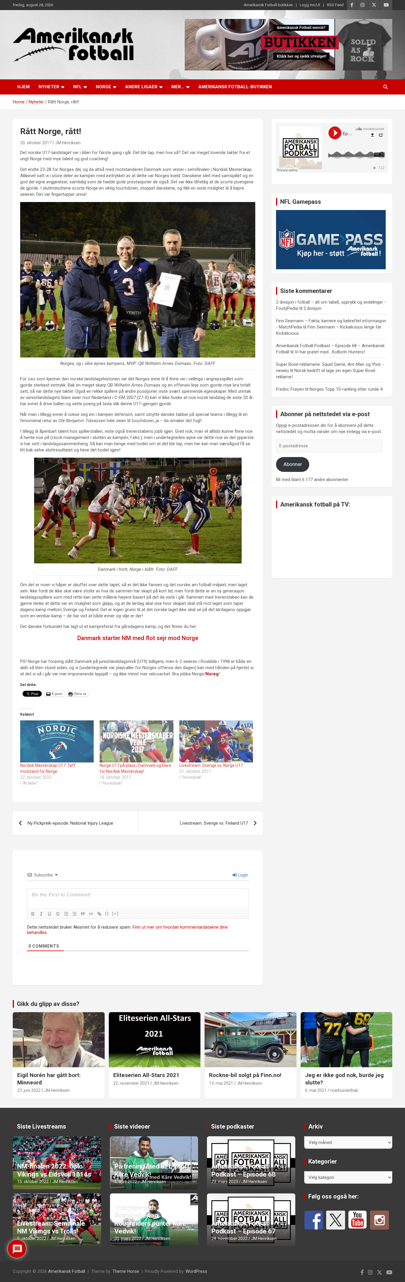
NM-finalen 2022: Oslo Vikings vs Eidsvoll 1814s (54, 1170)
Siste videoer (132, 1126)
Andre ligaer (141, 86)
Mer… (177, 86)
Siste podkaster (232, 1126)
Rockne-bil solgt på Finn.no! (245, 1075)
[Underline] (49, 913)
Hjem (23, 86)
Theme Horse (125, 1271)
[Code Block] (91, 913)
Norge (103, 86)
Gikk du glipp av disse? (48, 1003)
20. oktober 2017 (36, 142)
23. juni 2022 (29, 1090)
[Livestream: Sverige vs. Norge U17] (216, 741)
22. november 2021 (131, 1083)
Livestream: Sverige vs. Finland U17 (214, 823)
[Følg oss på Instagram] (379, 1220)
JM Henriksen (68, 142)
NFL (77, 86)
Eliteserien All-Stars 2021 (146, 1075)
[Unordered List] (74, 913)
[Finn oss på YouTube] (357, 1220)
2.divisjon (312, 308)
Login (242, 875)
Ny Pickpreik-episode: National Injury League (70, 823)
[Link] (99, 913)
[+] (115, 913)
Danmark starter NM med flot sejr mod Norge (137, 638)
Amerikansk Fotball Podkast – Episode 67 (243, 1227)
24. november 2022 (229, 1238)
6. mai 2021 (316, 1090)
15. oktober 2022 (33, 1181)
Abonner (292, 464)
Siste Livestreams (41, 1126)
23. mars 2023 (224, 1181)
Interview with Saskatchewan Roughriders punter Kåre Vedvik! (150, 1219)
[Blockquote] (83, 913)
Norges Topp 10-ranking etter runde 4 (346, 389)
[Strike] (58, 913)
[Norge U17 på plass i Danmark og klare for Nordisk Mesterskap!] (136, 741)
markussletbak (344, 1090)
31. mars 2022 (127, 1238)
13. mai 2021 (221, 1083)
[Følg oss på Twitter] (335, 1220)
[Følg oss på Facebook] (313, 1220)
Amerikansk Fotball (66, 1271)
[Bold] (33, 913)
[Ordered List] (66, 913)
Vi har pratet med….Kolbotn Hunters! (330, 352)
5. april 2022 (125, 1181)
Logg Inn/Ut (310, 5)
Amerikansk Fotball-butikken (268, 5)
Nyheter (49, 86)
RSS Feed (335, 5)
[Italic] (41, 913)
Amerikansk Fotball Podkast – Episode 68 (243, 1170)
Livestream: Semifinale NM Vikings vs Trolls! (51, 1227)
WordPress (196, 1271)
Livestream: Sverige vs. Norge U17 (211, 765)
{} (107, 913)
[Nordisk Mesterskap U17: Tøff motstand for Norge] (57, 741)
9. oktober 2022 (31, 1238)
